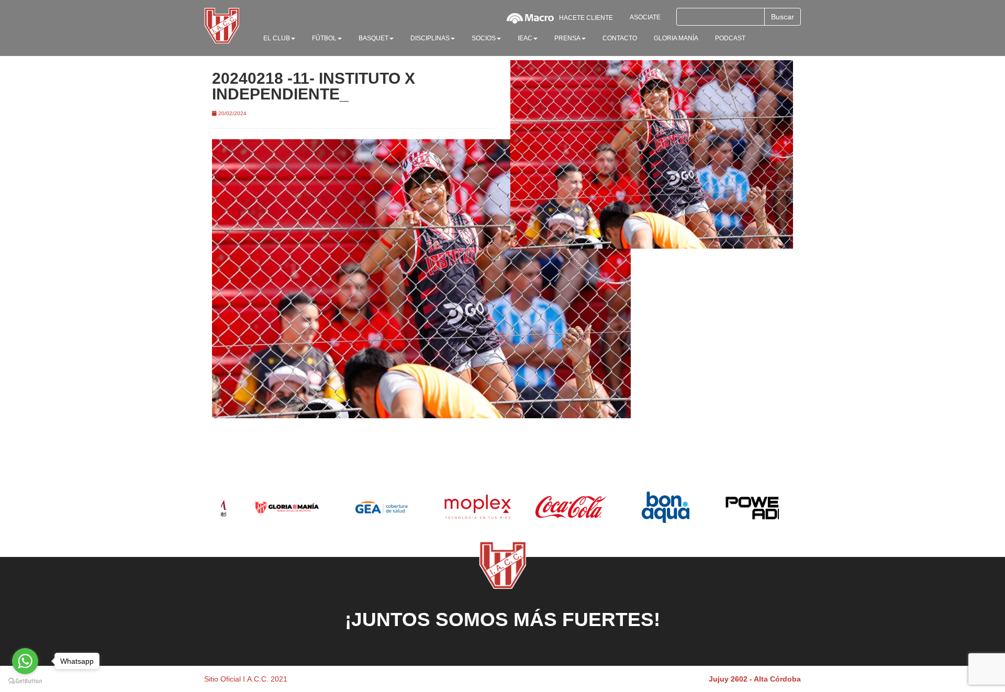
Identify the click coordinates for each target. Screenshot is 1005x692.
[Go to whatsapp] (25, 661)
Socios (484, 38)
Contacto (619, 38)
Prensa (567, 38)
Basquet (373, 38)
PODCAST (730, 38)
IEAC (525, 38)
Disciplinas (430, 38)
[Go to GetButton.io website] (25, 681)
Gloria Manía (676, 38)
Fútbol (324, 38)
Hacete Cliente (586, 17)
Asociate (645, 17)
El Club (276, 38)
